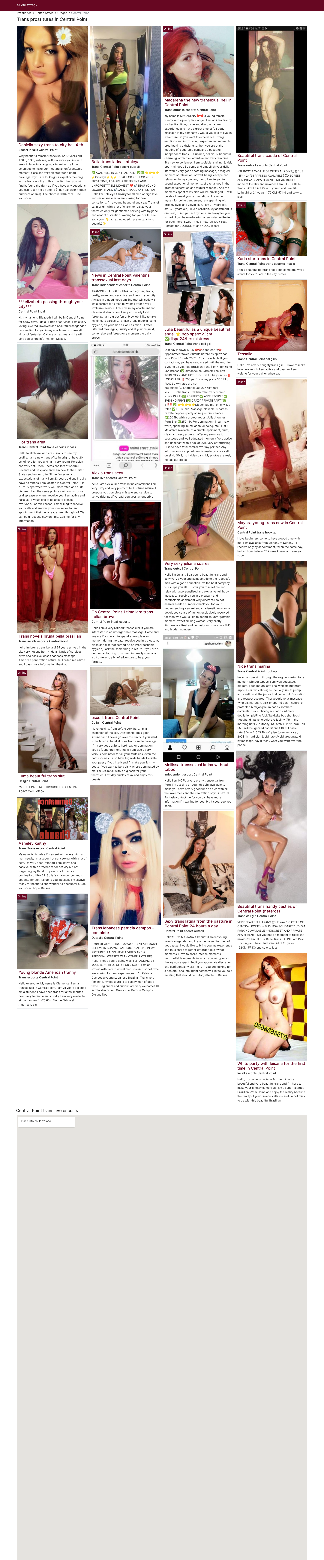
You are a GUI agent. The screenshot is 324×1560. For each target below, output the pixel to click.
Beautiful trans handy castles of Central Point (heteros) (267, 908)
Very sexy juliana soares (186, 563)
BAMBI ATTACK (27, 5)
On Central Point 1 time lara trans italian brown (122, 614)
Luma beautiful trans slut (42, 776)
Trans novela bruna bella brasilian (50, 636)
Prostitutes (24, 13)
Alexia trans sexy (107, 473)
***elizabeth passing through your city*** (51, 304)
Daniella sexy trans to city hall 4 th (51, 144)
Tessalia (244, 354)
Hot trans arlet (32, 442)
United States (44, 13)
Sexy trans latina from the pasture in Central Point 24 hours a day (198, 923)
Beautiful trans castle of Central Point (267, 158)
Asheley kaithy (32, 843)
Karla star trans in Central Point (266, 258)
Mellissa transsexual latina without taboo (196, 767)
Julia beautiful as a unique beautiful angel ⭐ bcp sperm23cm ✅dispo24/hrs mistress (197, 334)
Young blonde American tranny (47, 972)
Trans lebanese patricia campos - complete (123, 930)
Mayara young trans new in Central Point (270, 525)
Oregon (62, 13)
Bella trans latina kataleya (116, 161)
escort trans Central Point (116, 717)
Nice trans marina (253, 666)
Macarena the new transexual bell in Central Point (198, 102)
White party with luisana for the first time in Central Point (271, 1066)
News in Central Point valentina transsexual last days (121, 277)
